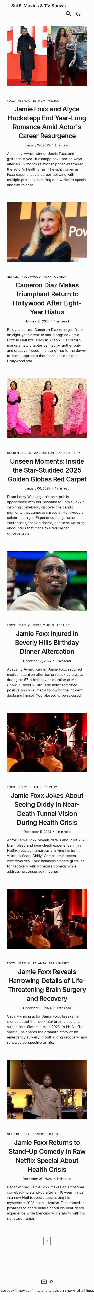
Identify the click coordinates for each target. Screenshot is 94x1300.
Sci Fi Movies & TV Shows (38, 5)
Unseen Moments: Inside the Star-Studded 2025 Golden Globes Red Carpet (47, 470)
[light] (78, 14)
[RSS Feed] (51, 1281)
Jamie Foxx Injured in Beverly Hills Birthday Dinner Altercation (47, 643)
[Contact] (44, 1281)
